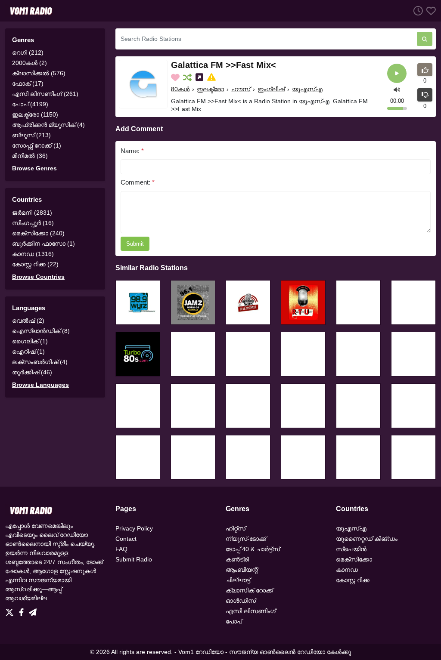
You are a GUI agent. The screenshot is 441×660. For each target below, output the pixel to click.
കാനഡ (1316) (33, 253)
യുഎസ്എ (307, 89)
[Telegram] (33, 610)
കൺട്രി (237, 559)
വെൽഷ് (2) (28, 320)
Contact (126, 538)
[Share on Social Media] (200, 77)
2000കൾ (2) (29, 62)
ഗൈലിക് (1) (30, 341)
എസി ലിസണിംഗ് (251, 611)
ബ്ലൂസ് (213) (31, 135)
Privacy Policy (134, 528)
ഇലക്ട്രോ (210, 89)
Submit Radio (133, 559)
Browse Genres (34, 168)
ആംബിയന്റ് (242, 569)
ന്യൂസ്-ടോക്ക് (246, 538)
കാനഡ (347, 569)
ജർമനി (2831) (32, 212)
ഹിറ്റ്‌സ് (235, 528)
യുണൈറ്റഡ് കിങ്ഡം (367, 538)
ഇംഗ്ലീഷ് (271, 89)
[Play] (397, 73)
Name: (132, 150)
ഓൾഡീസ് (241, 600)
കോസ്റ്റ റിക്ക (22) (35, 264)
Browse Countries (38, 276)
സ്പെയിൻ (351, 549)
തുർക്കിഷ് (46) (32, 372)
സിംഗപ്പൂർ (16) (33, 222)
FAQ (121, 549)
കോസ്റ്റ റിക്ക (353, 580)
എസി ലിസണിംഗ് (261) (45, 93)
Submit (135, 244)
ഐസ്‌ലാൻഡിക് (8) (41, 330)
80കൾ (180, 89)
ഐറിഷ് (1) (28, 351)
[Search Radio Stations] (424, 39)
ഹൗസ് (240, 89)
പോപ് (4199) (30, 104)
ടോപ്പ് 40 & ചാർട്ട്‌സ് (253, 549)
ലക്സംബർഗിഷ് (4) (40, 361)
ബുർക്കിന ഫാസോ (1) (43, 243)
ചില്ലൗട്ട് (238, 580)
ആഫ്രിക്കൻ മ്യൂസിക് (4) (48, 124)
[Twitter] (11, 610)
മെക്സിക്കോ (354, 559)
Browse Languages (40, 384)
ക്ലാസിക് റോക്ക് (249, 590)
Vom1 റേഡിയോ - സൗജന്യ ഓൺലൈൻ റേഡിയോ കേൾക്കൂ (264, 651)
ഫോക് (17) (27, 83)
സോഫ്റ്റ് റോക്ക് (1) (36, 145)
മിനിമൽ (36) (30, 155)
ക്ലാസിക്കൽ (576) (38, 73)
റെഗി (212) (27, 52)
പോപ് (234, 621)
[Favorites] (429, 10)
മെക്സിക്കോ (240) (38, 233)
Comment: (138, 182)
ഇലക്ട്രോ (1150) (35, 114)
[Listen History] (416, 10)
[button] (397, 89)
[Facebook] (23, 610)
